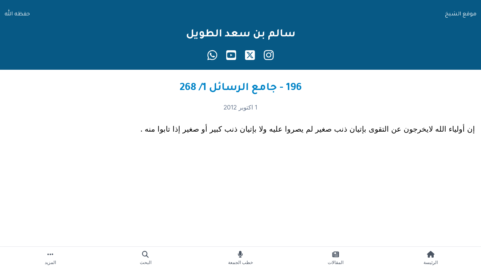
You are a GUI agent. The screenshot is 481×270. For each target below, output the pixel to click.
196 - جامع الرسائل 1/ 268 (241, 88)
